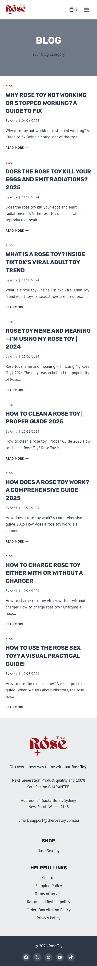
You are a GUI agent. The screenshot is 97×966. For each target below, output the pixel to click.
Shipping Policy (48, 885)
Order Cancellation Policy (49, 909)
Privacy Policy (48, 918)
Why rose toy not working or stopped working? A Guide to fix (46, 103)
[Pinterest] (48, 957)
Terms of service (49, 893)
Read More (17, 147)
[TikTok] (71, 957)
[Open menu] (86, 9)
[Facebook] (26, 957)
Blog (9, 86)
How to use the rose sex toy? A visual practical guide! (43, 655)
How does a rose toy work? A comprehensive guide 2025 (47, 490)
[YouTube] (60, 957)
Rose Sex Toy (49, 850)
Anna (13, 120)
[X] (37, 957)
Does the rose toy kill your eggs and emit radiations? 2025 (48, 179)
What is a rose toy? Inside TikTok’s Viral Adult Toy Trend (45, 262)
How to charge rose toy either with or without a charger (44, 573)
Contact (48, 877)
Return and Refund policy (48, 901)
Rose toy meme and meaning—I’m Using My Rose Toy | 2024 (48, 338)
